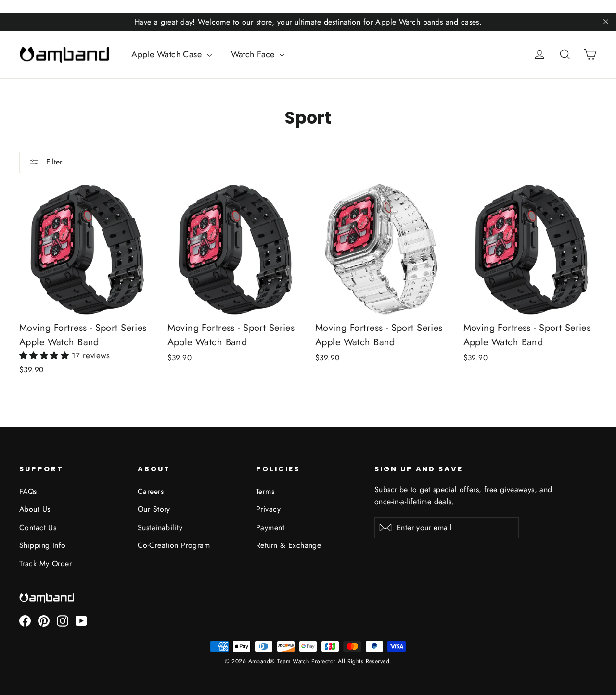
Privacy (268, 509)
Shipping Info (42, 545)
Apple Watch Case (167, 54)
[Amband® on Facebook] (25, 621)
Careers (151, 491)
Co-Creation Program (174, 545)
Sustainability (160, 527)
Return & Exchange (288, 545)
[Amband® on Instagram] (62, 621)
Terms (265, 491)
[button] (45, 355)
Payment (270, 527)
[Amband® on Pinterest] (44, 621)
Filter (53, 161)
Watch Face (254, 54)
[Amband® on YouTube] (81, 621)
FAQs (28, 491)
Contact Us (37, 527)
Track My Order (45, 563)
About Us (34, 509)
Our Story (154, 509)
